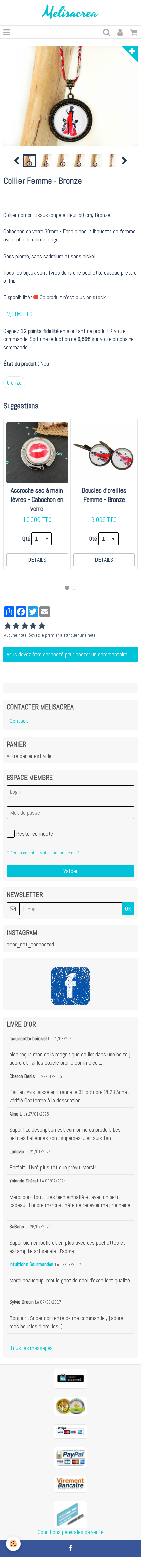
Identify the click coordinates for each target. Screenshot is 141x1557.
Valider (70, 871)
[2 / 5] (16, 626)
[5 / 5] (41, 626)
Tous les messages (31, 1348)
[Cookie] (13, 1543)
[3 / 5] (24, 626)
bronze (14, 382)
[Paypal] (70, 1456)
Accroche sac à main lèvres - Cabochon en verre (37, 499)
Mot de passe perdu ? (59, 852)
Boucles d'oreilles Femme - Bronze (104, 495)
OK (128, 908)
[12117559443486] (70, 1514)
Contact (19, 720)
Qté (26, 538)
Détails (37, 559)
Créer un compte (22, 852)
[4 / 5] (33, 626)
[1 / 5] (7, 626)
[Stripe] (70, 1430)
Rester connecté (34, 833)
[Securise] (70, 1378)
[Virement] (70, 1484)
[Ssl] (70, 1406)
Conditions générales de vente (71, 1532)
